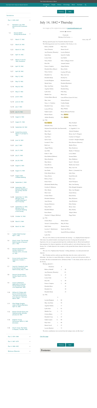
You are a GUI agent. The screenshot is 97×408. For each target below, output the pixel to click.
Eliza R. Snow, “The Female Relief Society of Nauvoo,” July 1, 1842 (20, 242)
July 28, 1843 (19, 160)
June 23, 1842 (19, 102)
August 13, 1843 (20, 171)
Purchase (79, 4)
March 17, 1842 (19, 39)
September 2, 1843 (20, 182)
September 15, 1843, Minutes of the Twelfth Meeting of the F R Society (21, 199)
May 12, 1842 (19, 76)
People (53, 4)
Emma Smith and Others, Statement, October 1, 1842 (19, 259)
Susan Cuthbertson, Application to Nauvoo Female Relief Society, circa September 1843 (19, 285)
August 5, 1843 (19, 165)
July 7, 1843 (18, 145)
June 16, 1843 (19, 140)
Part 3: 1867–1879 (13, 341)
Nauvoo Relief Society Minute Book (20, 33)
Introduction (10, 15)
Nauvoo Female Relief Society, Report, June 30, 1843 (19, 276)
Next (70, 11)
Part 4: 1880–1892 (13, 346)
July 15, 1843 (19, 150)
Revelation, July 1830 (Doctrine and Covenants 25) (19, 26)
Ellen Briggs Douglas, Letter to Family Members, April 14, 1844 (20, 305)
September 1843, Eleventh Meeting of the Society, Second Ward (21, 190)
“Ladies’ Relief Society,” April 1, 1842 (19, 234)
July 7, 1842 (18, 107)
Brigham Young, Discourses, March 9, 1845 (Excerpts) (20, 321)
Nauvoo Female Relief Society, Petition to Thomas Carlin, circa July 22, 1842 (19, 251)
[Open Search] (85, 4)
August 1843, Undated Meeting (20, 176)
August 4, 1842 (19, 117)
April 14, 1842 (19, 54)
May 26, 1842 (19, 86)
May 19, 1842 (19, 81)
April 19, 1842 (19, 66)
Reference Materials (14, 351)
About (73, 4)
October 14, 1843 (20, 216)
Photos (59, 4)
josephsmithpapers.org (74, 28)
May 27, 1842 (19, 91)
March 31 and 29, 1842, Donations (20, 60)
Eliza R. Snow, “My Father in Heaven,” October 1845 (19, 328)
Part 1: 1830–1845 (13, 20)
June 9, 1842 (19, 97)
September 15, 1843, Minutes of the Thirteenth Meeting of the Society (21, 209)
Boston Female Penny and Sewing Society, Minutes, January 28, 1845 (20, 313)
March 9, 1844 (19, 221)
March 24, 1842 (19, 44)
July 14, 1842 (19, 112)
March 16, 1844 (19, 226)
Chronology (66, 4)
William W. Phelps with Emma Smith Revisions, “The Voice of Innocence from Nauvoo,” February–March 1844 (19, 295)
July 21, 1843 (19, 155)
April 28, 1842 (19, 71)
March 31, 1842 (19, 49)
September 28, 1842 (21, 127)
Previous (61, 11)
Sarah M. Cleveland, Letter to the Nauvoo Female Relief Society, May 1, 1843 (20, 268)
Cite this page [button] (44, 336)
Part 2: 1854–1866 (13, 336)
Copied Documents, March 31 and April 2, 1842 (21, 133)
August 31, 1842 (20, 122)
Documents (46, 4)
